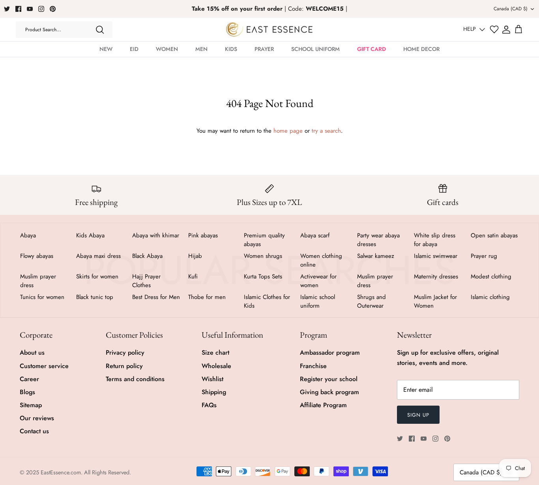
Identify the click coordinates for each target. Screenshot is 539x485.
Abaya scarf (314, 235)
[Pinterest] (53, 9)
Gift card (371, 49)
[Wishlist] (494, 29)
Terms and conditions (135, 378)
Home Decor (421, 49)
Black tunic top (94, 297)
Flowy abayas (36, 256)
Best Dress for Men (156, 297)
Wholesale (216, 365)
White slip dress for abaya (434, 239)
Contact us (34, 431)
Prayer (264, 49)
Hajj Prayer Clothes (146, 280)
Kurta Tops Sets (263, 276)
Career (29, 378)
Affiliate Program (323, 405)
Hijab (195, 256)
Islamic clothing (490, 297)
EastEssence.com (61, 472)
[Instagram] (41, 9)
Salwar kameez (375, 256)
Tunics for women (42, 297)
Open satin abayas (494, 235)
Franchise (313, 365)
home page (288, 130)
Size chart (215, 352)
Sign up (418, 415)
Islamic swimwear (435, 256)
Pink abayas (203, 235)
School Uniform (315, 49)
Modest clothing (491, 276)
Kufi (193, 276)
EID (134, 49)
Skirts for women (97, 276)
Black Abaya (147, 256)
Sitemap (31, 405)
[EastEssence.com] (269, 29)
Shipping (214, 392)
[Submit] (100, 29)
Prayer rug (484, 256)
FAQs (209, 405)
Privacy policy (125, 352)
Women (167, 49)
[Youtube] (30, 9)
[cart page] (518, 29)
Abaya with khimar (155, 235)
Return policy (124, 365)
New (105, 49)
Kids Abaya (90, 235)
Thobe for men (207, 297)
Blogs (27, 392)
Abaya (28, 235)
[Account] (506, 29)
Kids (231, 49)
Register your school (328, 378)
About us (32, 352)
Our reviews (37, 418)
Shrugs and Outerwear (371, 301)
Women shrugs (263, 256)
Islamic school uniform (317, 301)
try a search (326, 130)
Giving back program (329, 392)
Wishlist (212, 378)
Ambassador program (330, 352)
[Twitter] (7, 9)
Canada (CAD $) (511, 8)
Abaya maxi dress (98, 256)
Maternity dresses (436, 276)
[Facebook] (18, 9)
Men (201, 49)
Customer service (44, 365)
